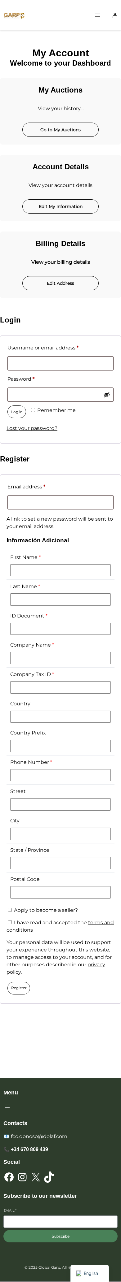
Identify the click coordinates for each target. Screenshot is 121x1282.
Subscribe (60, 1236)
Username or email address (54, 347)
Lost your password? (32, 428)
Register (19, 987)
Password (32, 379)
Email (9, 1210)
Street (18, 791)
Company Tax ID (32, 674)
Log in (17, 411)
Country (20, 704)
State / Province (29, 850)
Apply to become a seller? (45, 910)
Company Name (32, 645)
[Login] (115, 15)
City (15, 821)
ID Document (28, 616)
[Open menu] (97, 15)
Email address (37, 486)
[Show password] (106, 394)
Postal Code (25, 879)
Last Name (25, 586)
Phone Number (31, 762)
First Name (25, 557)
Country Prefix (28, 733)
